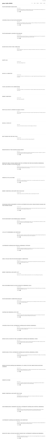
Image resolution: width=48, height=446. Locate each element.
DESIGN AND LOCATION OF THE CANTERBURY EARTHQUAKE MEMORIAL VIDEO (20, 338)
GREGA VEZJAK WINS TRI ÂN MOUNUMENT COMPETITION (15, 258)
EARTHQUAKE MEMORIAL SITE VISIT (10, 312)
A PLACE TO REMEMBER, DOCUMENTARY (11, 232)
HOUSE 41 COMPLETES (7, 73)
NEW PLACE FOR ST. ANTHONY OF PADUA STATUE (13, 109)
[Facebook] (42, 0)
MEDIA (44, 3)
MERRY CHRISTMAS (6, 96)
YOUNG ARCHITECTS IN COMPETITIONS (11, 86)
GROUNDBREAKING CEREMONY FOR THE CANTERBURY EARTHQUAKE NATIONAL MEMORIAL (23, 406)
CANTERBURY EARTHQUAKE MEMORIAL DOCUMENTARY (15, 419)
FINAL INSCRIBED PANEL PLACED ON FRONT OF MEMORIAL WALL (16, 285)
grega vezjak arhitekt (7, 3)
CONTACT (41, 3)
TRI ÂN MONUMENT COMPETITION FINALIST (12, 298)
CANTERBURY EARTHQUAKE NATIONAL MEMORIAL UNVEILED (16, 245)
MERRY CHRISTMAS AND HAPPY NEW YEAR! (12, 393)
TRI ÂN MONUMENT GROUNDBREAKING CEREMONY (14, 218)
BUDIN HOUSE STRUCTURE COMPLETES (11, 46)
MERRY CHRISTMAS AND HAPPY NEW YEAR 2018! (13, 190)
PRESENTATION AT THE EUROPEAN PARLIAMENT (13, 149)
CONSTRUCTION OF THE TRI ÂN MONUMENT (12, 20)
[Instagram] (44, 0)
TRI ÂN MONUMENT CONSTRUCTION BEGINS (12, 33)
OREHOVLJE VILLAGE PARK (8, 177)
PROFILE (38, 3)
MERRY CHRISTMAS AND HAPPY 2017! (10, 272)
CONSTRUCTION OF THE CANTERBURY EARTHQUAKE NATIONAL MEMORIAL (19, 325)
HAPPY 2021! (5, 60)
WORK (34, 3)
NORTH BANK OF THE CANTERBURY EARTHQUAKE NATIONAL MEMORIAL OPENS (20, 352)
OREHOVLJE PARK (6, 380)
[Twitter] (45, 0)
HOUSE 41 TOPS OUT (6, 123)
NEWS (32, 3)
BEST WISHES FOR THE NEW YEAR (9, 136)
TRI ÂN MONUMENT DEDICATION (9, 6)
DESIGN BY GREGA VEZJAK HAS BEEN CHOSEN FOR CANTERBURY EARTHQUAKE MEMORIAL (22, 433)
